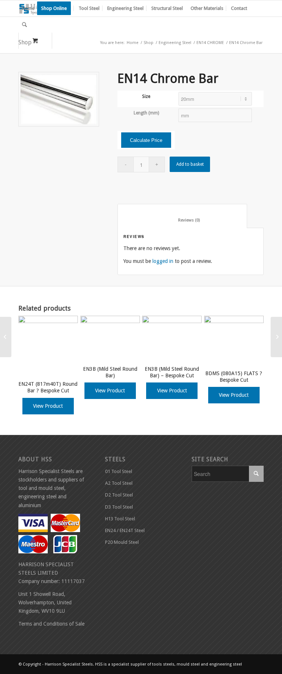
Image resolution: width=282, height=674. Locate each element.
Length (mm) (146, 113)
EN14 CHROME (210, 42)
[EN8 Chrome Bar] (5, 337)
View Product (48, 406)
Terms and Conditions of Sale (51, 624)
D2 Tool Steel (119, 495)
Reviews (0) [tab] (182, 220)
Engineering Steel (175, 42)
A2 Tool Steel (119, 483)
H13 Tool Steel (120, 518)
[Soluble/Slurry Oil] (276, 337)
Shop (148, 42)
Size (146, 96)
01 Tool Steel (118, 471)
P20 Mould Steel (122, 542)
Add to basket (190, 164)
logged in (162, 261)
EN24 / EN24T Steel (125, 530)
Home (132, 42)
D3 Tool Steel (119, 507)
